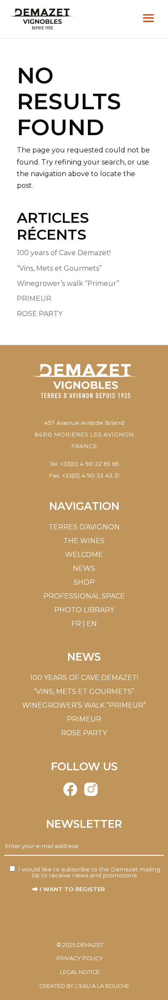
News (84, 568)
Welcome (84, 555)
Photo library (84, 610)
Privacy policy (79, 958)
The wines (84, 541)
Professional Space (84, 596)
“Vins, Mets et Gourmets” (59, 268)
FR (76, 624)
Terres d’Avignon (84, 527)
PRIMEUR (34, 298)
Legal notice (80, 972)
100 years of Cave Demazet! (64, 253)
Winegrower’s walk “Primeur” (68, 283)
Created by (84, 986)
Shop (84, 582)
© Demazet (79, 945)
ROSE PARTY (39, 314)
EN (92, 624)
